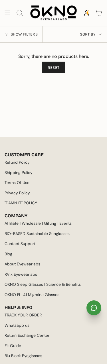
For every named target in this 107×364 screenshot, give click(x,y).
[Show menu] (7, 13)
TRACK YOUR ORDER (23, 315)
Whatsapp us (17, 325)
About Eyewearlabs (22, 264)
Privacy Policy (17, 192)
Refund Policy (17, 162)
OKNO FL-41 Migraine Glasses (32, 294)
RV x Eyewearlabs (21, 274)
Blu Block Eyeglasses (23, 355)
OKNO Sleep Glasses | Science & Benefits (43, 284)
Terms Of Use (17, 182)
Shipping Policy (19, 172)
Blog (8, 254)
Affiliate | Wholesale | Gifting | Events (38, 223)
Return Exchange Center (27, 335)
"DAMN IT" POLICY (21, 203)
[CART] (99, 13)
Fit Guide (13, 345)
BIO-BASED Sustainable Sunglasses (37, 233)
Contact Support (20, 243)
